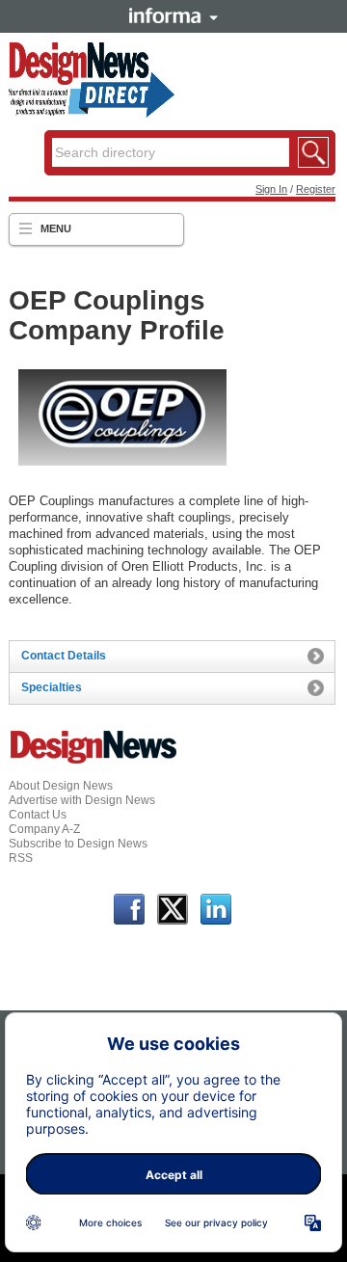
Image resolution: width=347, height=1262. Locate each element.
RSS (21, 858)
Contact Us (38, 814)
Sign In (271, 189)
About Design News (61, 785)
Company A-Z (44, 829)
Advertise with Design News (82, 800)
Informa (173, 15)
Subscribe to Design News (78, 843)
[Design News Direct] (91, 114)
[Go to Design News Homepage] (93, 761)
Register (315, 189)
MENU (55, 228)
